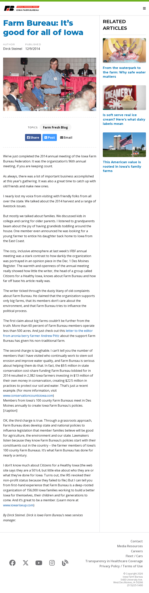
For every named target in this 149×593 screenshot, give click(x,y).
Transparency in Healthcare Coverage (114, 561)
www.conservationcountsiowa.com (28, 395)
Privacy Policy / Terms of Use (121, 566)
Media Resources (130, 546)
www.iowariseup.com (18, 505)
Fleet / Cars (134, 556)
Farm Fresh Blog (55, 127)
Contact (137, 541)
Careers (137, 551)
